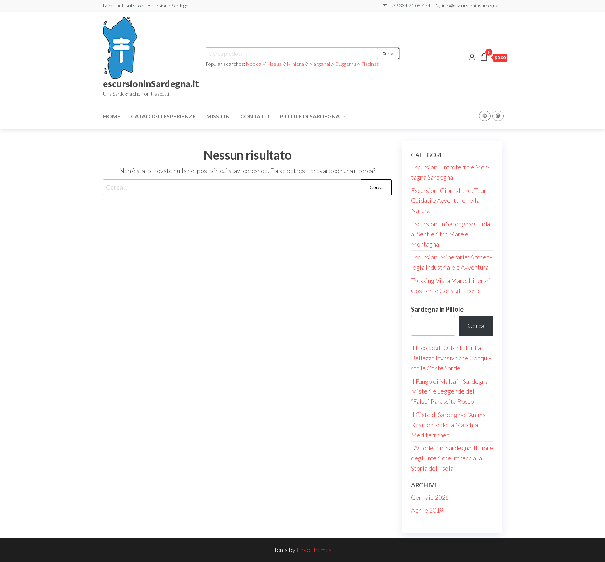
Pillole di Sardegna (310, 116)
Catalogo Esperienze (163, 116)
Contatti (254, 116)
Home (111, 116)
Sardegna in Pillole (437, 309)
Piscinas (370, 64)
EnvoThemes (314, 550)
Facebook (485, 116)
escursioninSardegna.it (151, 83)
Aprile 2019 (427, 510)
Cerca (388, 53)
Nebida (254, 64)
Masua (274, 64)
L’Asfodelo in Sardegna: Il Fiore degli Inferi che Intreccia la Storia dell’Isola (452, 458)
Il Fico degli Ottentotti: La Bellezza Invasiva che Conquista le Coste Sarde (451, 358)
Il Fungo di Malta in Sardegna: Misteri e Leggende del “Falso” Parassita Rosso (450, 391)
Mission (218, 116)
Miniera (295, 64)
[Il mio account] (472, 56)
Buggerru (345, 64)
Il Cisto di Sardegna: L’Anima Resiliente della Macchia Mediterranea (448, 425)
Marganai (319, 64)
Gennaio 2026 (430, 497)
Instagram (498, 116)
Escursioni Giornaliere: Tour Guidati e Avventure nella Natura (448, 201)
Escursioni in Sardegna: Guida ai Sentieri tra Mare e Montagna (450, 234)
